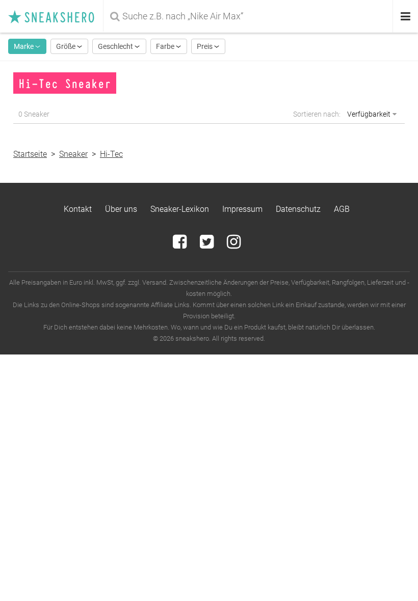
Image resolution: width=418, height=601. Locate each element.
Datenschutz (298, 209)
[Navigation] (405, 16)
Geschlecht (116, 46)
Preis (205, 46)
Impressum (242, 209)
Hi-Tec (111, 154)
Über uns (121, 209)
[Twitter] (208, 245)
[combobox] (249, 16)
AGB (342, 209)
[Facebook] (181, 245)
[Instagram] (234, 245)
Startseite (30, 154)
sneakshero (55, 16)
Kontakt (78, 209)
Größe (66, 46)
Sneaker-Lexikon (179, 209)
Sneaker (73, 154)
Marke (24, 46)
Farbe (166, 46)
